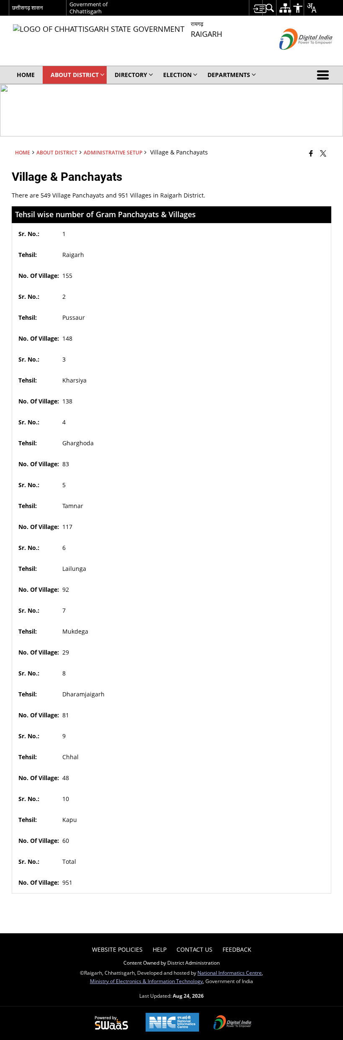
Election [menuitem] (177, 75)
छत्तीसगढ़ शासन (27, 7)
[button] (325, 75)
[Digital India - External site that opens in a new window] (295, 57)
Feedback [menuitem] (237, 949)
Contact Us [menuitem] (194, 949)
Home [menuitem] (26, 75)
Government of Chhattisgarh (88, 7)
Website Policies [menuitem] (117, 949)
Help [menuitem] (159, 949)
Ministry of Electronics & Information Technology (146, 981)
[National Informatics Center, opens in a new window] (172, 1023)
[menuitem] (256, 7)
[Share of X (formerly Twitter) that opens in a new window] (323, 153)
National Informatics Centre (229, 972)
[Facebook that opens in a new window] (311, 153)
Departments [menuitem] (228, 75)
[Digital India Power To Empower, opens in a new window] (232, 1023)
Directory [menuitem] (131, 75)
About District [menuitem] (75, 75)
